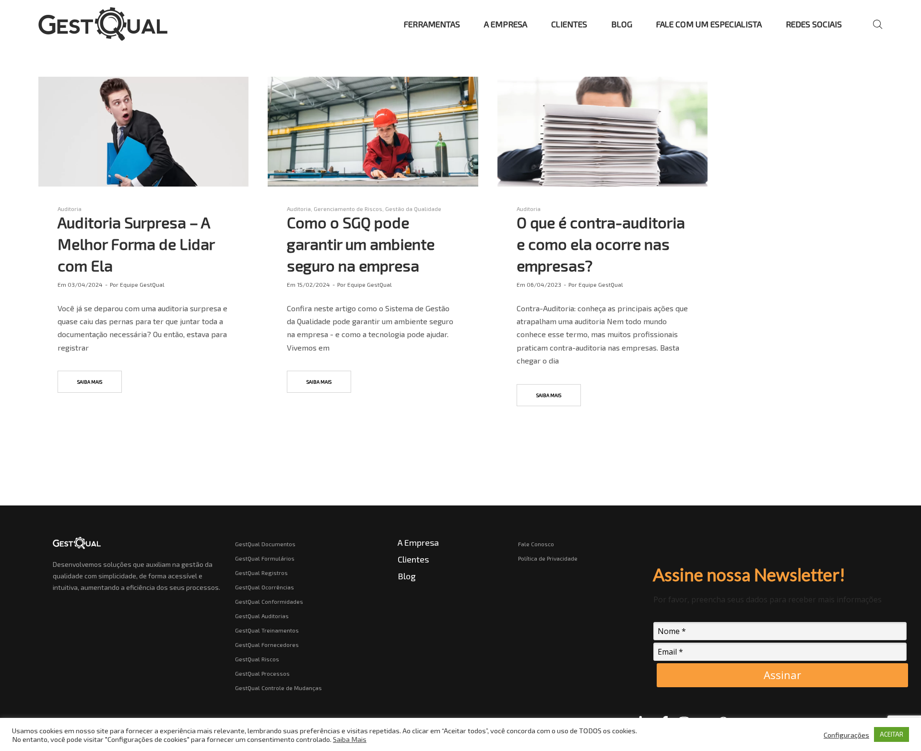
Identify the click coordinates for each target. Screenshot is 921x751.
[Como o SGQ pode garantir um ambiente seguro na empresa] (373, 132)
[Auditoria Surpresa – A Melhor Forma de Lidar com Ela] (143, 132)
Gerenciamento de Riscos (348, 208)
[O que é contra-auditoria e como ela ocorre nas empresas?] (602, 132)
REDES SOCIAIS (814, 24)
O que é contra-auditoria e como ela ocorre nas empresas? (601, 243)
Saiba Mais (349, 739)
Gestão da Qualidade (413, 208)
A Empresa (418, 542)
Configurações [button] (846, 734)
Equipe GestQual (142, 284)
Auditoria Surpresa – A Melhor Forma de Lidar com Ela (136, 243)
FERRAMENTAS (432, 24)
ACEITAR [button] (891, 734)
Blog (406, 576)
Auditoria (70, 208)
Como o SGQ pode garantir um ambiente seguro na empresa (361, 243)
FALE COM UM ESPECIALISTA (709, 24)
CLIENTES (569, 24)
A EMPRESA (505, 24)
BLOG (621, 24)
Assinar (782, 675)
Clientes (413, 559)
